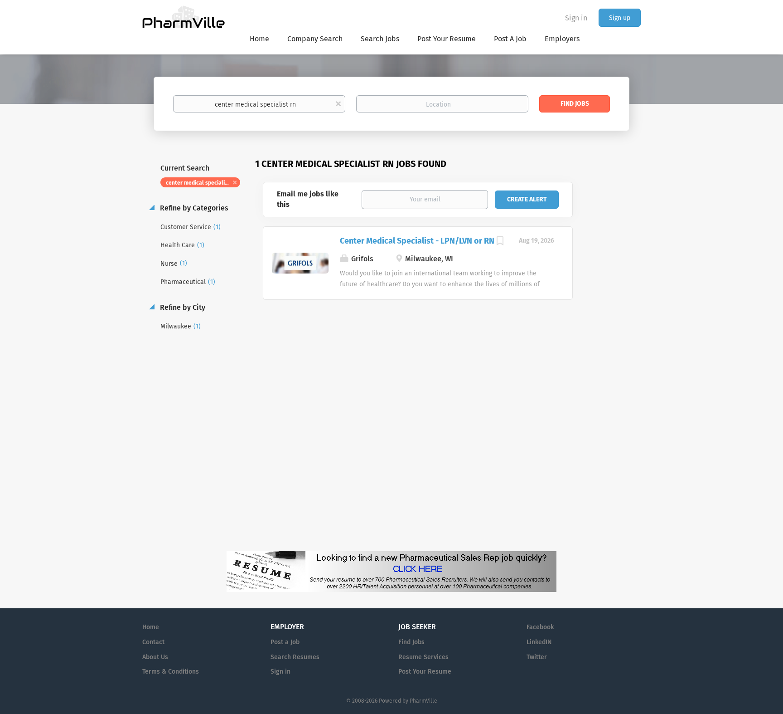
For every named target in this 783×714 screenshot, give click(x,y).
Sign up (619, 18)
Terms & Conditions (170, 671)
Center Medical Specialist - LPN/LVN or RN (417, 241)
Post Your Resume (424, 671)
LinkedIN (539, 642)
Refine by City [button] (181, 307)
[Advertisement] (615, 333)
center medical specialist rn (201, 183)
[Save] (500, 242)
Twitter (537, 657)
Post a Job (285, 642)
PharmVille (423, 701)
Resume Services (423, 657)
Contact (153, 642)
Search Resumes (295, 657)
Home (150, 627)
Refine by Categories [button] (193, 208)
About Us (155, 657)
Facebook (540, 627)
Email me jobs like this (307, 199)
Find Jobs (575, 104)
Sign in (576, 18)
